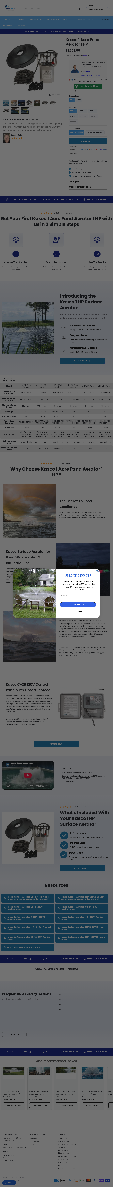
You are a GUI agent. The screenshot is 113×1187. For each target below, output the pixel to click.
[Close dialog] (97, 571)
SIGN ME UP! (78, 604)
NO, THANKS (78, 611)
